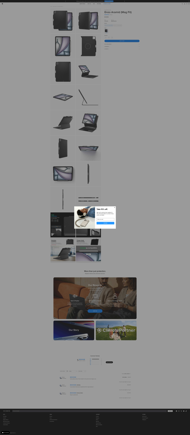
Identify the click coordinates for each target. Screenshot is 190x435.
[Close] (114, 207)
